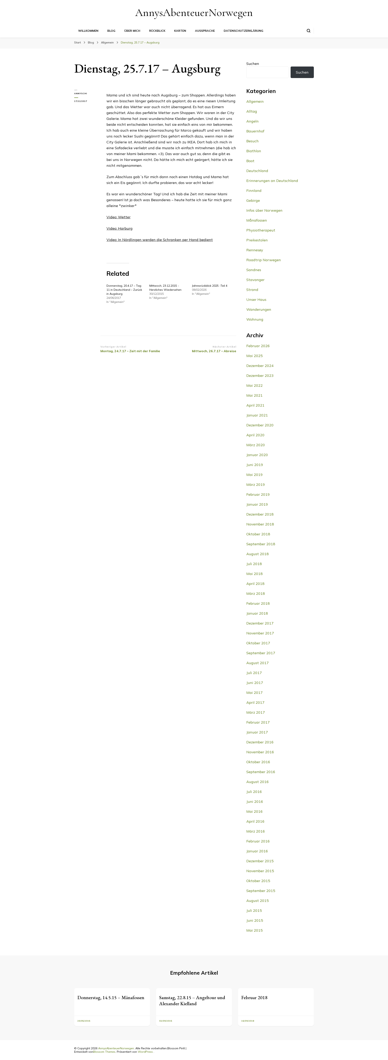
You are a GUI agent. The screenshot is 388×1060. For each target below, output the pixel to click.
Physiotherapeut (260, 230)
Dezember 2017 (260, 623)
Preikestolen (257, 240)
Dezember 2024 (260, 365)
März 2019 (255, 484)
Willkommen (88, 31)
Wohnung (254, 319)
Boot (250, 161)
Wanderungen (258, 309)
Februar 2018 (258, 603)
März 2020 (255, 445)
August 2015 (257, 900)
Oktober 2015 (258, 880)
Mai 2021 (254, 395)
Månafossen (256, 220)
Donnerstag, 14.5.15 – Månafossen (110, 997)
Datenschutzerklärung (243, 31)
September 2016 (260, 771)
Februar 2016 (258, 841)
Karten (180, 31)
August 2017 (257, 663)
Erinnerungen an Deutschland (272, 180)
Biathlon (253, 151)
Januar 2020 (257, 454)
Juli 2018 (254, 563)
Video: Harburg (119, 228)
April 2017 (255, 702)
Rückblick (157, 31)
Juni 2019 (254, 464)
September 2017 (260, 653)
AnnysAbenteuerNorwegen (194, 12)
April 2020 (255, 435)
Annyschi (80, 93)
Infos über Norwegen (264, 210)
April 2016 (255, 821)
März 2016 (255, 831)
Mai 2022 (254, 385)
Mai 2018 (254, 573)
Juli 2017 (254, 672)
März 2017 (255, 712)
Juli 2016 (254, 791)
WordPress (145, 1052)
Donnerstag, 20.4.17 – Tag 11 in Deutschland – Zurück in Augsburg (124, 290)
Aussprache (205, 31)
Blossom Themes (104, 1052)
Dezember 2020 (260, 425)
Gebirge (253, 200)
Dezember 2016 (260, 742)
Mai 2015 (254, 930)
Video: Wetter (118, 217)
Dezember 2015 (260, 861)
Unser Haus (256, 299)
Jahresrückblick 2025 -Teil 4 (209, 285)
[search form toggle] (308, 31)
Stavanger (255, 279)
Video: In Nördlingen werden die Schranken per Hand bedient (159, 239)
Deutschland (257, 170)
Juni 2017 (254, 682)
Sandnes (253, 269)
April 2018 (255, 583)
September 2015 (260, 890)
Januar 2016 (257, 851)
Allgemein (255, 101)
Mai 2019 (254, 474)
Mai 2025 (254, 355)
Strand (252, 289)
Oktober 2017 (258, 643)
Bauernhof (255, 131)
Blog (111, 31)
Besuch (252, 141)
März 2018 (255, 593)
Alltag (251, 111)
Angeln (252, 121)
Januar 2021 (257, 415)
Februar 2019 (258, 494)
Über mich (132, 31)
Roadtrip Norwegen (263, 260)
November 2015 (260, 871)
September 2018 (260, 544)
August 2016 (257, 781)
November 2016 (260, 752)
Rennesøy (254, 250)
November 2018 (260, 524)
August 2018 (257, 554)
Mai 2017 (254, 692)
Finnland (253, 190)
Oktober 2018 (258, 534)
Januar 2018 (257, 613)
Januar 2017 (257, 732)
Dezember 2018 (260, 514)
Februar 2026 (258, 345)
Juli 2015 (254, 910)
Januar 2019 (257, 504)
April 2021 (255, 405)
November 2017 (260, 633)
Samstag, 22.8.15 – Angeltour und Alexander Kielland (192, 1000)
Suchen (252, 63)
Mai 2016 (254, 811)
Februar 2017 (258, 722)
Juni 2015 (254, 920)
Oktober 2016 (258, 762)
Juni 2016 (254, 801)
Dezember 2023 (260, 375)
